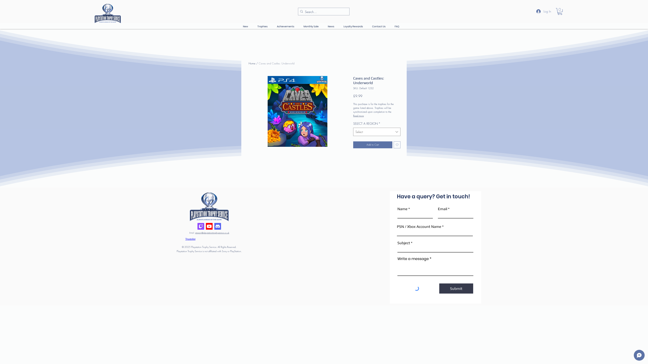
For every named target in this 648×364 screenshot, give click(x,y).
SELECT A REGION (366, 124)
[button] (560, 11)
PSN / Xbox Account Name (419, 226)
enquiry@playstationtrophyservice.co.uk (212, 232)
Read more (358, 115)
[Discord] (217, 226)
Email (442, 209)
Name (402, 209)
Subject (403, 243)
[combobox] (376, 132)
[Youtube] (209, 226)
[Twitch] (200, 226)
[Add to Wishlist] (397, 144)
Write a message (413, 259)
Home (252, 63)
